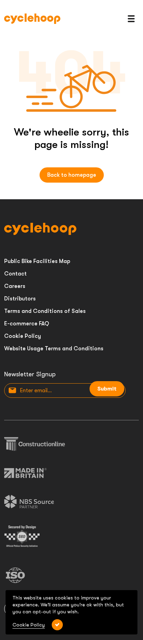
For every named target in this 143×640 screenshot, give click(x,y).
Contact (15, 274)
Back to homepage (71, 175)
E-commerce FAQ (26, 324)
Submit (107, 389)
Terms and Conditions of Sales (45, 311)
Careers (14, 286)
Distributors (20, 299)
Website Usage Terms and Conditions (53, 348)
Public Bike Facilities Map (37, 261)
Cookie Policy (22, 336)
